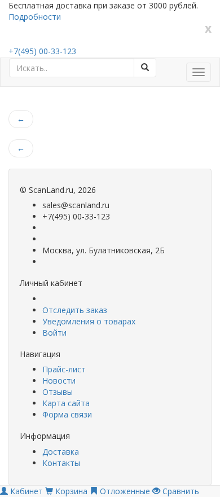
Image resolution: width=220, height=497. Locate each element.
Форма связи (67, 414)
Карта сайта (66, 403)
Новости (59, 380)
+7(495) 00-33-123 (42, 51)
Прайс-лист (64, 369)
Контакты (61, 463)
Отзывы (57, 391)
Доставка (60, 451)
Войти (54, 332)
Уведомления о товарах (88, 321)
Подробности (34, 16)
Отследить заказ (74, 310)
